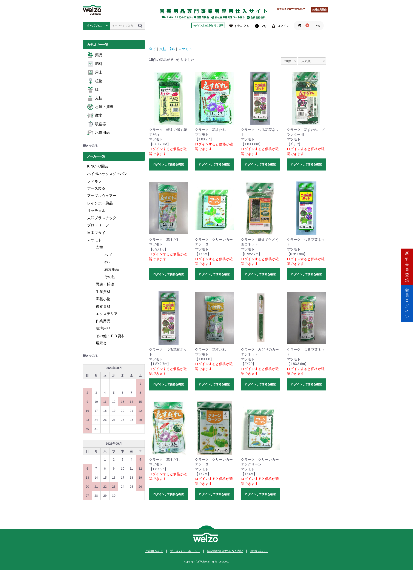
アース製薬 (96, 188)
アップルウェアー (101, 196)
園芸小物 (103, 299)
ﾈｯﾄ (107, 262)
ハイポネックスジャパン (107, 174)
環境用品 (103, 328)
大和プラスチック (101, 218)
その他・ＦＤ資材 (110, 336)
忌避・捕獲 (104, 107)
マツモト (94, 240)
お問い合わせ (259, 551)
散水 (98, 115)
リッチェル (96, 211)
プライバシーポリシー (185, 551)
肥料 (98, 64)
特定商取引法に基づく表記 (225, 551)
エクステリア (107, 314)
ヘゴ (108, 255)
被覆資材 (103, 306)
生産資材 (103, 292)
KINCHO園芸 (97, 166)
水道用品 (102, 133)
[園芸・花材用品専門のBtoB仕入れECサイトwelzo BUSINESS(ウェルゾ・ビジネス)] (92, 10)
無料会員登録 (319, 9)
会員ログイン (407, 303)
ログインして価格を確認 (168, 164)
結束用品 (111, 269)
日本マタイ (96, 233)
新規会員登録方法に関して (291, 9)
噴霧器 (100, 124)
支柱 (98, 98)
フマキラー (96, 181)
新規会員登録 (407, 266)
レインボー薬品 (100, 203)
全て (152, 49)
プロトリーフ (98, 225)
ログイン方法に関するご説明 (208, 25)
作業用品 (103, 321)
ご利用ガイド (154, 551)
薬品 (98, 55)
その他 (109, 277)
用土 (98, 72)
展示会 (101, 343)
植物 (98, 81)
